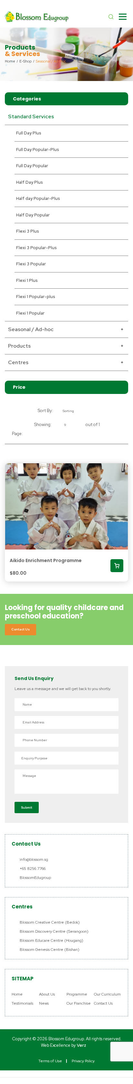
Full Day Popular (32, 165)
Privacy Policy (83, 1061)
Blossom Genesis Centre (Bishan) (49, 949)
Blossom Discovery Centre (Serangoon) (54, 931)
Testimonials (22, 1003)
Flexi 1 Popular (30, 313)
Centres (18, 362)
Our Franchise (78, 1003)
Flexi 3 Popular (31, 264)
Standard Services (31, 116)
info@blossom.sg (34, 859)
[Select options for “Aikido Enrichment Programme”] (116, 565)
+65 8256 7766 (33, 868)
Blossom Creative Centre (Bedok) (50, 922)
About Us (47, 994)
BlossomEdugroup (35, 877)
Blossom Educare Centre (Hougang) (51, 940)
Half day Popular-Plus (38, 198)
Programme (76, 994)
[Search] (111, 16)
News (44, 1003)
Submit (26, 807)
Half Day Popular (33, 215)
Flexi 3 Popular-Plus (36, 247)
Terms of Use (50, 1061)
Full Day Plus (28, 133)
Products (19, 345)
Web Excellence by (63, 1045)
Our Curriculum (107, 994)
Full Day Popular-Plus (37, 149)
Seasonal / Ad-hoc (31, 329)
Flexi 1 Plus (27, 280)
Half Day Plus (29, 182)
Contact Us (20, 629)
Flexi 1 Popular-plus (35, 296)
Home (17, 994)
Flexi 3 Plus (27, 231)
